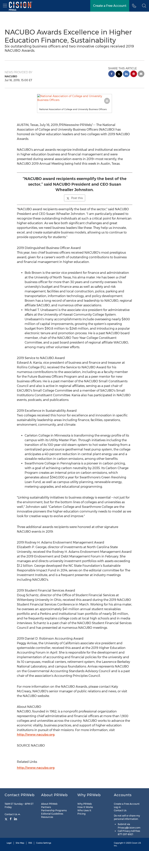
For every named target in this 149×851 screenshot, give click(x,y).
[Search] (144, 6)
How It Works (85, 807)
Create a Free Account (109, 6)
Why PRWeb (84, 803)
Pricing (81, 813)
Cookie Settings (43, 843)
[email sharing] (141, 74)
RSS (30, 843)
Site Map (20, 843)
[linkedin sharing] (126, 74)
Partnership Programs (54, 810)
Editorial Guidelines (52, 813)
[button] (74, 98)
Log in (117, 807)
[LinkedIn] (15, 819)
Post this (77, 198)
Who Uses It (84, 810)
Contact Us (11, 814)
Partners (46, 807)
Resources (47, 817)
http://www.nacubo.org (36, 734)
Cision (135, 843)
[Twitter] (6, 819)
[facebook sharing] (111, 74)
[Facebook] (10, 819)
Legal (9, 843)
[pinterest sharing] (133, 74)
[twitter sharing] (119, 74)
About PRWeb (49, 803)
